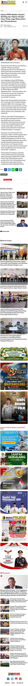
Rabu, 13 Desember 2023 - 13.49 (10, 26)
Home (2, 10)
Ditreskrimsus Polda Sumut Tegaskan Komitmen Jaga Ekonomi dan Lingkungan (7, 212)
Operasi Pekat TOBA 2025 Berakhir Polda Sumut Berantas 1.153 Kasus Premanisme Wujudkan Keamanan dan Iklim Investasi (7, 196)
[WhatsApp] (16, 169)
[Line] (13, 169)
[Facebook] (5, 169)
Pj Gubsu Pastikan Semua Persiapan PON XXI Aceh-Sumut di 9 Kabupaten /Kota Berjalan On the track (18, 648)
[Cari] (23, 2)
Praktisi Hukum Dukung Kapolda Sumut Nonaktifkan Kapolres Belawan (18, 640)
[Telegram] (20, 169)
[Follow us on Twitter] (12, 679)
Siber (13, 683)
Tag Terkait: (4, 174)
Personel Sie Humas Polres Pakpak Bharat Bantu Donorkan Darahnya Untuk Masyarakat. (19, 600)
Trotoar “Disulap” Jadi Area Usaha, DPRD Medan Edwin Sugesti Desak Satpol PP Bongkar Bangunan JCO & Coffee (17, 632)
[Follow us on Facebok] (8, 679)
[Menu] (27, 2)
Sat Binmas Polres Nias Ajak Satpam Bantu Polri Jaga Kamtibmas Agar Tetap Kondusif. (13, 287)
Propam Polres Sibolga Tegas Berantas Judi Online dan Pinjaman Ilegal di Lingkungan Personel (18, 609)
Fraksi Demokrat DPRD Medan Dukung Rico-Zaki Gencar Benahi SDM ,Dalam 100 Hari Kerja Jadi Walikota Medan (8, 223)
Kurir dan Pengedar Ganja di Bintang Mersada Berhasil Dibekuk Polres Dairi (18, 615)
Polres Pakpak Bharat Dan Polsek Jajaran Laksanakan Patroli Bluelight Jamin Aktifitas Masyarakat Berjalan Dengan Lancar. (13, 263)
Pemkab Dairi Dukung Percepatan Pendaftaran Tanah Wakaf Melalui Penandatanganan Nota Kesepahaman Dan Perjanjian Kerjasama (13, 338)
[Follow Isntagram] (16, 679)
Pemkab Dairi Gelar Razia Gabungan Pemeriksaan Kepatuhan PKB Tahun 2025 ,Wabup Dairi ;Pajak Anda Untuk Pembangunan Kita (8, 205)
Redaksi (7, 683)
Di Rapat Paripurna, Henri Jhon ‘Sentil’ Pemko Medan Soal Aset (18, 622)
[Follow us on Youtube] (20, 679)
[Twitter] (9, 169)
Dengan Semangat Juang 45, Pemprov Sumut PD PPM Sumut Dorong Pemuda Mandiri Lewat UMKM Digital (18, 656)
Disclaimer (20, 683)
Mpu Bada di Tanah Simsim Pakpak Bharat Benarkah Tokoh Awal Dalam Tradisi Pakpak (18, 663)
